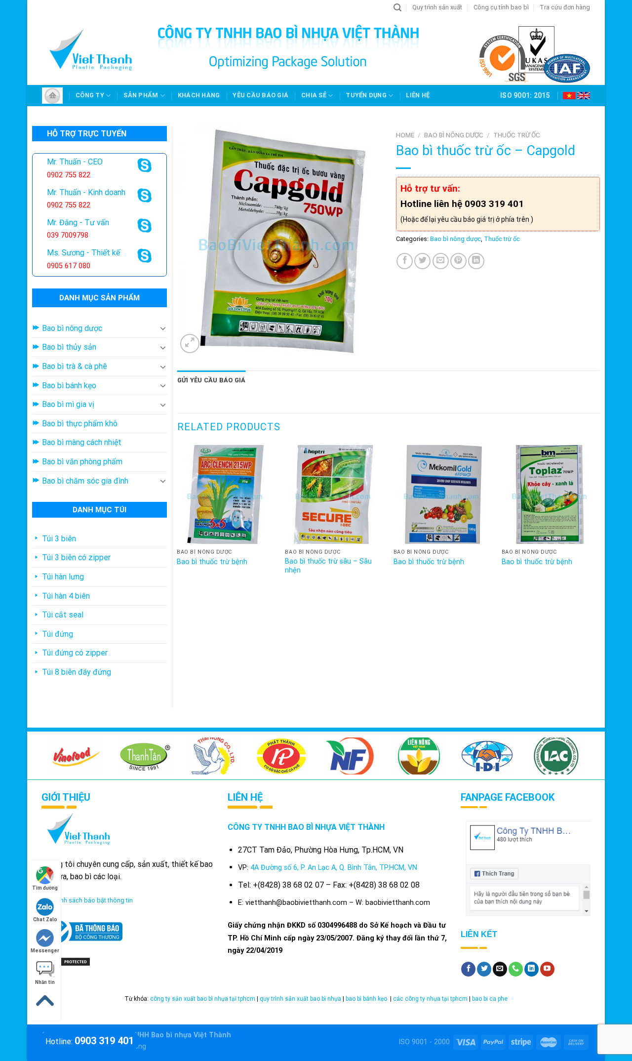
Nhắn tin (45, 982)
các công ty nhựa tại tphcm (430, 998)
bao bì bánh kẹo (367, 998)
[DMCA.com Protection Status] (66, 961)
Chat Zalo (45, 919)
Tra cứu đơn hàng (565, 7)
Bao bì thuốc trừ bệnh (212, 562)
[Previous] (177, 520)
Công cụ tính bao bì (501, 7)
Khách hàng (199, 95)
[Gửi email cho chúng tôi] (500, 969)
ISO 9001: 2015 (525, 95)
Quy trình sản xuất (437, 7)
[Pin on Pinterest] (458, 261)
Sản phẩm (140, 95)
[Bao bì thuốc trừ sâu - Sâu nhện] (334, 494)
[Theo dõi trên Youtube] (547, 969)
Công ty (90, 95)
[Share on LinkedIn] (476, 261)
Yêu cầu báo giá (260, 95)
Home (405, 135)
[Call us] (516, 969)
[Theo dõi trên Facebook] (468, 969)
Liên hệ (418, 95)
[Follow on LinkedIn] (531, 969)
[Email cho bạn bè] (441, 261)
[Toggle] (163, 328)
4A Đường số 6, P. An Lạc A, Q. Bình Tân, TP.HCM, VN (333, 867)
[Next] (599, 520)
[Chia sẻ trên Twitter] (422, 261)
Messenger (45, 950)
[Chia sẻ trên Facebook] (404, 261)
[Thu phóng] (189, 343)
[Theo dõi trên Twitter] (484, 969)
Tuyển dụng (366, 95)
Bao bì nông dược (453, 135)
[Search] (397, 7)
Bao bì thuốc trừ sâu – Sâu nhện (328, 566)
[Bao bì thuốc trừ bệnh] (226, 494)
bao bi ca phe (490, 998)
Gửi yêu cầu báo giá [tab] (211, 380)
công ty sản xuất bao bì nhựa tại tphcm (202, 998)
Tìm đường (45, 888)
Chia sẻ (313, 95)
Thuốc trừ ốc (516, 135)
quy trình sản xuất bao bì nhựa (300, 998)
